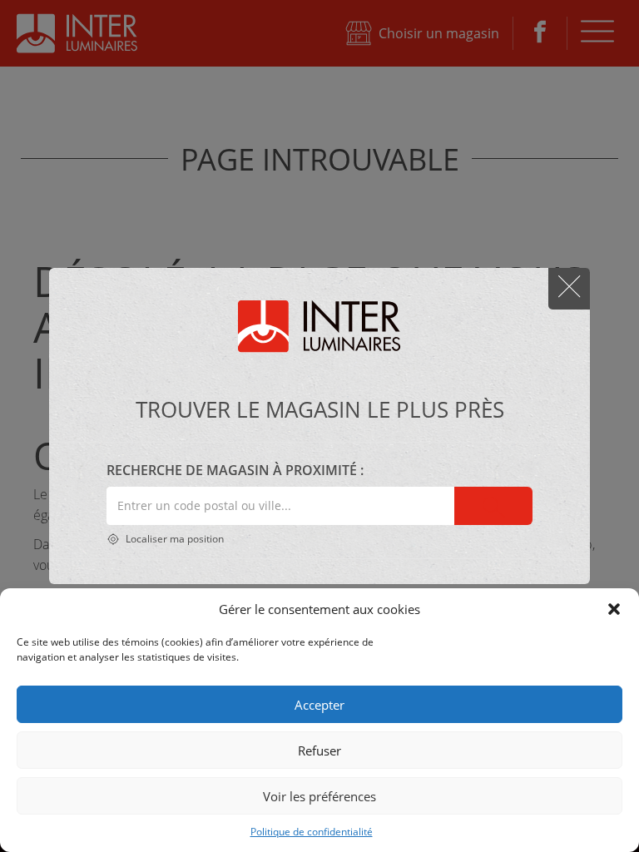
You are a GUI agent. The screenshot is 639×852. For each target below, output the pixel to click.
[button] (614, 609)
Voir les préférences (319, 796)
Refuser (319, 750)
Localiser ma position (173, 539)
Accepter (319, 704)
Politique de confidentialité (311, 832)
